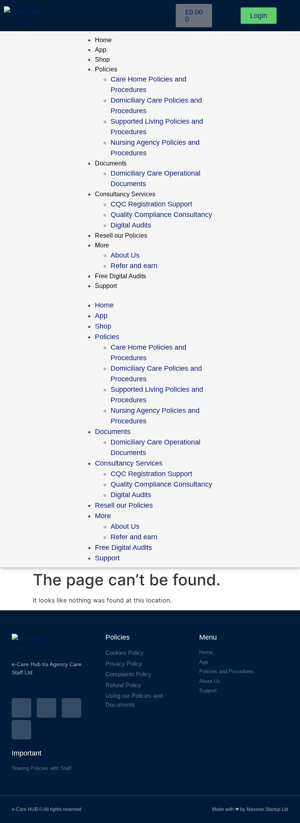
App (100, 49)
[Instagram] (46, 708)
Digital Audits (131, 225)
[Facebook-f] (21, 708)
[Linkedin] (71, 708)
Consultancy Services (125, 194)
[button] (150, 295)
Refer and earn (134, 266)
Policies (106, 69)
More (102, 245)
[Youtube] (21, 729)
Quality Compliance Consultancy (161, 215)
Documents (111, 163)
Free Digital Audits (120, 276)
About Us (125, 255)
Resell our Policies (121, 235)
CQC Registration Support (151, 204)
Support (106, 286)
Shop (102, 59)
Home (103, 40)
